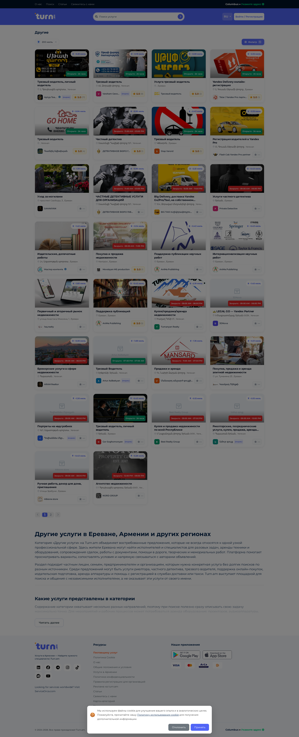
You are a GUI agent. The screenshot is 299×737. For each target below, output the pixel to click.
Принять (199, 727)
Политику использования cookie (158, 714)
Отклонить (179, 727)
